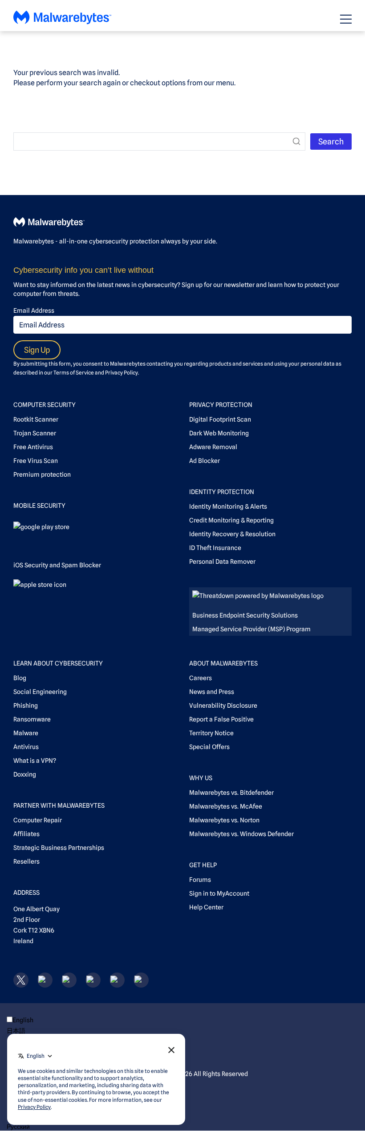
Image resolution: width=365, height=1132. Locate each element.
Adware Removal (213, 446)
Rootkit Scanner (35, 419)
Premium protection (42, 474)
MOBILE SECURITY (39, 505)
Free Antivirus (33, 446)
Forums (200, 879)
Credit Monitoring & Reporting (231, 520)
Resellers (26, 861)
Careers (200, 678)
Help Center (206, 907)
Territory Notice (211, 733)
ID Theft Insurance (215, 547)
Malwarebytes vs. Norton (224, 820)
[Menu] (346, 19)
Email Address (33, 310)
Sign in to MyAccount (219, 893)
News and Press (211, 691)
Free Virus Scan (35, 460)
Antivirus (26, 746)
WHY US (200, 777)
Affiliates (26, 833)
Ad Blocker (204, 460)
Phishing (25, 705)
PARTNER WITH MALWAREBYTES (59, 805)
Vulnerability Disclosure (223, 705)
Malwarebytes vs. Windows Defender (241, 833)
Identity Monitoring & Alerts (228, 506)
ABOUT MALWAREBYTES (223, 663)
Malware (25, 733)
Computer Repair (37, 820)
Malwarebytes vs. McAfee (225, 806)
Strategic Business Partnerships (58, 847)
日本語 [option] (16, 1030)
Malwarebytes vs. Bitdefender (231, 792)
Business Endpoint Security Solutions (245, 615)
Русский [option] (18, 1126)
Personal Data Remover (222, 561)
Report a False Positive (221, 719)
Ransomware (32, 719)
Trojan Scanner (34, 433)
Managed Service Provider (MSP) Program (251, 629)
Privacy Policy (121, 372)
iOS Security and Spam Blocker (57, 565)
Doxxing (24, 774)
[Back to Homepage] (62, 22)
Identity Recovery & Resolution (232, 534)
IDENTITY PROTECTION (221, 491)
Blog (19, 678)
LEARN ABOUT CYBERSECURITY (58, 663)
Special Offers (209, 746)
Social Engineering (40, 691)
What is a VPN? (34, 760)
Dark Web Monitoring (219, 433)
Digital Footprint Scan (220, 419)
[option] (36, 1030)
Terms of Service (73, 372)
